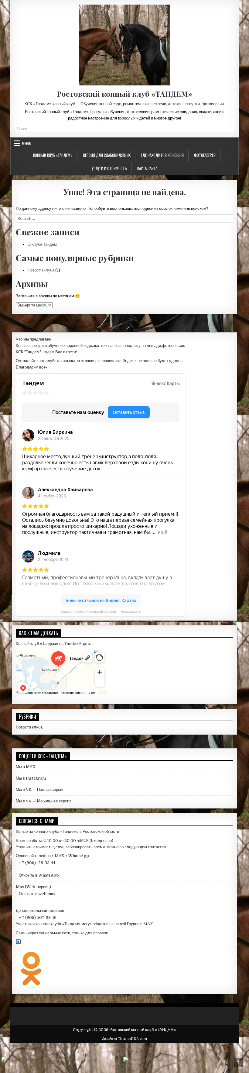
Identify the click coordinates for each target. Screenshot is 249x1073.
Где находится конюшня (162, 155)
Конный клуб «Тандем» (53, 155)
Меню (26, 143)
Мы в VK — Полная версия (40, 789)
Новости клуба (41, 270)
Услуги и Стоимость (109, 168)
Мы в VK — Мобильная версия (43, 801)
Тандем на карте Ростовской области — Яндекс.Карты (100, 611)
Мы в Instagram (31, 778)
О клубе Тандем (42, 244)
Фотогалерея (205, 155)
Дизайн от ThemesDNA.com (124, 1039)
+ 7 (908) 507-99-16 (37, 917)
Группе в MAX (140, 924)
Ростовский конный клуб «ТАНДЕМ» (124, 94)
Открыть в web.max (37, 893)
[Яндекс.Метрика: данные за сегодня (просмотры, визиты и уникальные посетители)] (19, 1060)
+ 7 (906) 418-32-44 (37, 862)
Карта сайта (147, 168)
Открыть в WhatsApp (39, 875)
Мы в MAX (26, 766)
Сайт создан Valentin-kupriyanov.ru (34, 1046)
